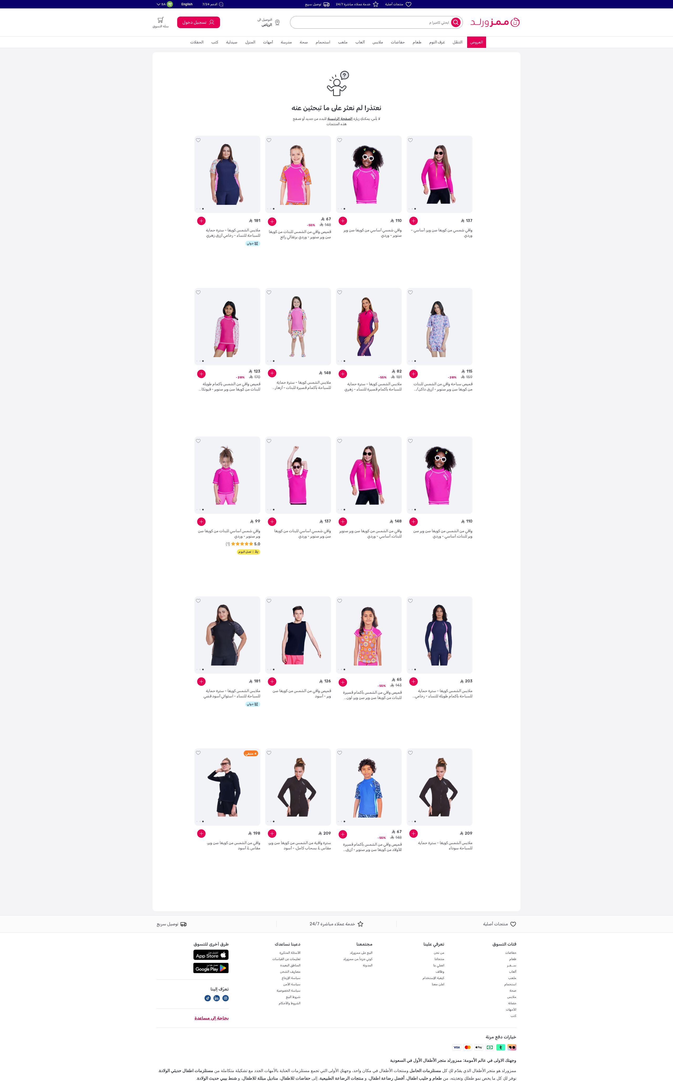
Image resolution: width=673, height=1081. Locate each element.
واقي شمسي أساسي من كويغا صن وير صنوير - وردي (373, 233)
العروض (476, 42)
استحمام (323, 42)
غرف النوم (437, 42)
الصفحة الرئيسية (340, 119)
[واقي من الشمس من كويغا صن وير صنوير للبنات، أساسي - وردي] (369, 475)
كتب (214, 42)
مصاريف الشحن (290, 971)
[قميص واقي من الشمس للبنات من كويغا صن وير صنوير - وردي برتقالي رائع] (298, 174)
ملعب (343, 42)
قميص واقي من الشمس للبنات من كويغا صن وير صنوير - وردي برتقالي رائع (300, 234)
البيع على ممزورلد (361, 953)
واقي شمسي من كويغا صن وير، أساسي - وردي (441, 233)
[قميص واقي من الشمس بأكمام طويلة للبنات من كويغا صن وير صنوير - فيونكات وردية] (227, 326)
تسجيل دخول (194, 22)
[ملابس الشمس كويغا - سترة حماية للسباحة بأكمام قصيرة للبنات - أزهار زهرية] (298, 326)
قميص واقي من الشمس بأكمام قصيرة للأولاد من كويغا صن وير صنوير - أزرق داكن (372, 847)
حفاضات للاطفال (295, 1078)
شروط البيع (293, 997)
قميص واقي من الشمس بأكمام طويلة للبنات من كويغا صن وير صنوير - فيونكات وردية (229, 387)
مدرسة (286, 42)
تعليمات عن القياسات (286, 959)
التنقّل (457, 42)
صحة (304, 42)
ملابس (378, 42)
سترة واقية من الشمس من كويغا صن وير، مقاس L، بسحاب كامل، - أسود (299, 845)
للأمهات (511, 1009)
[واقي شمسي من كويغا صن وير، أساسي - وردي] (439, 174)
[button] (213, 4)
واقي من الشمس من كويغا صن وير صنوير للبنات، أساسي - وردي (370, 534)
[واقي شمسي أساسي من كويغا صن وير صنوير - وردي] (369, 174)
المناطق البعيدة (290, 965)
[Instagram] (225, 998)
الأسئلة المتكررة (289, 953)
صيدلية (231, 42)
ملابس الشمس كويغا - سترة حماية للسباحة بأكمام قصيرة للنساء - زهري (373, 387)
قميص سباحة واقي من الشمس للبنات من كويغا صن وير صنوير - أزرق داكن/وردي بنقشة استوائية (443, 387)
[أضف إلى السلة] (413, 221)
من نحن (439, 953)
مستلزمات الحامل (425, 1070)
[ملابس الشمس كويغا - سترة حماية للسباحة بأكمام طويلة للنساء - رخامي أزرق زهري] (439, 635)
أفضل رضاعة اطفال (386, 1078)
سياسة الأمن (291, 984)
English (186, 4)
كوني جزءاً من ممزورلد (358, 959)
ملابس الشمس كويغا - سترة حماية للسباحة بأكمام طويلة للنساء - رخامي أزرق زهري (443, 694)
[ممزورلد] (495, 22)
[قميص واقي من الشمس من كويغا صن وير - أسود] (298, 635)
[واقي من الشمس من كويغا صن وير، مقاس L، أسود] (227, 787)
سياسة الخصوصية (288, 990)
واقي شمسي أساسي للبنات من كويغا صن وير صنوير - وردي (302, 534)
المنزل (250, 42)
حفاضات (398, 42)
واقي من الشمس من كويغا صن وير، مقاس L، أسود (233, 845)
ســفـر (511, 965)
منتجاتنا (439, 959)
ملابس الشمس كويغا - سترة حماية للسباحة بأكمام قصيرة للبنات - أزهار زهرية (303, 385)
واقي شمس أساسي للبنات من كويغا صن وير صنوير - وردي (229, 534)
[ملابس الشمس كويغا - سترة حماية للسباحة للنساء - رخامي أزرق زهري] (227, 174)
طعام (417, 42)
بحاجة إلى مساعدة (212, 1018)
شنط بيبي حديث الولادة (217, 1078)
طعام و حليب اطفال (424, 1078)
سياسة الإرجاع (291, 978)
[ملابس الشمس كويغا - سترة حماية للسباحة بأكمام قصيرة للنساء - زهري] (369, 326)
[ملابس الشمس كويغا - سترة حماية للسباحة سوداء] (439, 787)
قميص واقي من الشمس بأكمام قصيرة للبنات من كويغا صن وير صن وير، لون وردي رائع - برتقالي (372, 695)
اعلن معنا (438, 984)
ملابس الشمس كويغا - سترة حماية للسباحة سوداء (445, 845)
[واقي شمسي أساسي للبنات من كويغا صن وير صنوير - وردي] (298, 475)
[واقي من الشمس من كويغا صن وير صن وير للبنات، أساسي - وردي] (439, 475)
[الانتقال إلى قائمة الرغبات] (410, 140)
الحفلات (196, 42)
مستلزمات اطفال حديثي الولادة (186, 1070)
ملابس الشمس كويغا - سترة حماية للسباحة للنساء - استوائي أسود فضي (231, 693)
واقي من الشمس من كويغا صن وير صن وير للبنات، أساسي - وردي (442, 534)
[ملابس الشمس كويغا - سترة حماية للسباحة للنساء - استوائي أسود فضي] (227, 635)
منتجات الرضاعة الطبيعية (342, 1078)
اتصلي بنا (438, 965)
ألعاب (360, 42)
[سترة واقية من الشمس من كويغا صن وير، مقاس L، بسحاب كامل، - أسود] (298, 787)
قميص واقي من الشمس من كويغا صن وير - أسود (302, 693)
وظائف (440, 971)
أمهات (268, 42)
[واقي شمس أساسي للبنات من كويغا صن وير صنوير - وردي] (227, 475)
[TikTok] (208, 998)
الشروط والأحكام (289, 1003)
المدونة (368, 965)
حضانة (512, 1003)
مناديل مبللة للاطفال (260, 1078)
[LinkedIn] (216, 998)
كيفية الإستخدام (433, 978)
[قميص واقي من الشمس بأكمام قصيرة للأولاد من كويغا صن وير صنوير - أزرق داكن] (369, 787)
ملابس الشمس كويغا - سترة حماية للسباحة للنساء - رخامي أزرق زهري (233, 233)
